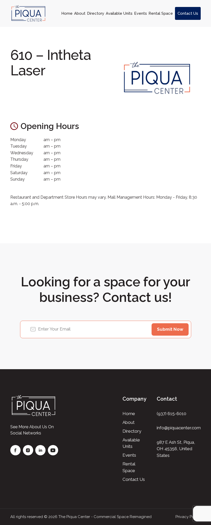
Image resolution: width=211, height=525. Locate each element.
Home (67, 13)
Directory (95, 13)
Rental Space (160, 13)
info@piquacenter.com (179, 427)
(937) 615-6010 (171, 413)
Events (140, 13)
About (79, 13)
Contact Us (188, 13)
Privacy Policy (188, 516)
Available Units (119, 13)
